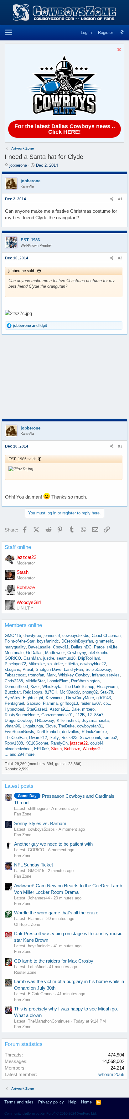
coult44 (96, 743)
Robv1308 (14, 743)
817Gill (51, 692)
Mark (51, 675)
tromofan (36, 675)
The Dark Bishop (79, 686)
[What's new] (122, 32)
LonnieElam (58, 681)
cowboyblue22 (93, 664)
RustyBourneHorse (22, 715)
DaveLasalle (39, 647)
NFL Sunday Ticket (33, 864)
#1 (120, 199)
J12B (80, 715)
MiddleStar (35, 681)
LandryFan (73, 669)
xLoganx (12, 669)
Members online (23, 625)
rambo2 (110, 737)
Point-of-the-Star (19, 641)
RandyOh (59, 743)
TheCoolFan (16, 737)
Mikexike (36, 664)
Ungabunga (33, 726)
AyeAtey (12, 697)
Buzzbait (13, 692)
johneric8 (52, 635)
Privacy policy (51, 1102)
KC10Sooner (36, 743)
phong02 (90, 692)
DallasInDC (81, 647)
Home (86, 1102)
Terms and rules (19, 1102)
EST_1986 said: (22, 459)
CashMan (32, 658)
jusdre (48, 658)
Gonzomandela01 (57, 715)
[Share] (112, 199)
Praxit (28, 669)
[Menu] (8, 32)
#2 (120, 258)
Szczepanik (90, 737)
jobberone (18, 165)
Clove (50, 726)
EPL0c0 (41, 748)
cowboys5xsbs (75, 635)
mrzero (88, 709)
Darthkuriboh (48, 731)
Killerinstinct (68, 720)
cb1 (106, 703)
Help (72, 1102)
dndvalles (70, 731)
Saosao (33, 703)
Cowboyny (76, 652)
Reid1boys (32, 692)
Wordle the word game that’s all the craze (56, 912)
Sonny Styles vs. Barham (40, 823)
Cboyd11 (61, 647)
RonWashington (85, 681)
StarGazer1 (37, 709)
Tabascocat (15, 675)
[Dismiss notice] (118, 50)
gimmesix (104, 641)
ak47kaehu (98, 652)
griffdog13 (69, 703)
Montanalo (14, 652)
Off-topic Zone (27, 924)
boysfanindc (48, 641)
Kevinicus (55, 697)
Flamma (50, 703)
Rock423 (69, 737)
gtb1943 (103, 697)
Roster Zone (25, 972)
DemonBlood (16, 686)
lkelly (54, 737)
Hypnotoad (14, 709)
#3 (120, 446)
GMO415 (13, 635)
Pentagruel (14, 703)
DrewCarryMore (80, 697)
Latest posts (19, 786)
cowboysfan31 (90, 726)
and (30, 325)
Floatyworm (107, 686)
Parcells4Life (105, 647)
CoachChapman (106, 635)
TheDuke (66, 726)
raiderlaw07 (90, 703)
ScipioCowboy (98, 669)
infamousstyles (106, 675)
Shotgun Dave (48, 669)
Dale (75, 709)
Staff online (18, 547)
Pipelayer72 (15, 664)
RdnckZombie (94, 731)
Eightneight (33, 697)
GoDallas (34, 652)
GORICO (13, 658)
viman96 (12, 726)
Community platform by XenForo (50, 1113)
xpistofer (55, 664)
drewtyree (32, 635)
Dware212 (38, 737)
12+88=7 (95, 715)
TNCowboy (44, 720)
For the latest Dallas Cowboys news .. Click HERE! (64, 129)
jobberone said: (21, 271)
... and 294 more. (20, 754)
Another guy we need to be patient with (53, 844)
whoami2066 (111, 1074)
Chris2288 (14, 681)
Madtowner (55, 652)
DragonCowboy (18, 720)
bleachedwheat (18, 748)
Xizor (35, 686)
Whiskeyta (51, 686)
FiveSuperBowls (19, 731)
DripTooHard (89, 658)
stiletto (71, 664)
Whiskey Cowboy (74, 675)
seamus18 (66, 658)
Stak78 (106, 692)
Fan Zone (22, 814)
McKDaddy (70, 692)
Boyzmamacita (95, 720)
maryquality (15, 647)
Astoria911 (59, 709)
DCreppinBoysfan (77, 641)
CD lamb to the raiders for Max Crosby (53, 960)
